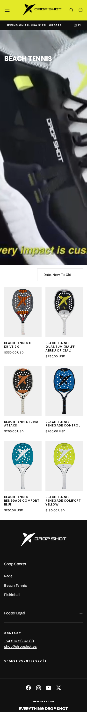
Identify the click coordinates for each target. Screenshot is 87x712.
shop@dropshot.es (20, 647)
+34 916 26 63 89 (19, 641)
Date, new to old (57, 275)
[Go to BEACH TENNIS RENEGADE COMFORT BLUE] (23, 466)
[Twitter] (59, 688)
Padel (9, 576)
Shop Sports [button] (15, 564)
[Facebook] (28, 688)
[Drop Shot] (43, 539)
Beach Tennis (15, 585)
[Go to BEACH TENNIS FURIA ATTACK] (23, 391)
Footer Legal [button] (14, 613)
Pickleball (12, 594)
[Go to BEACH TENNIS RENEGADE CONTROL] (64, 391)
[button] (7, 10)
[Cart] (80, 10)
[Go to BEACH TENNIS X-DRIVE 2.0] (23, 312)
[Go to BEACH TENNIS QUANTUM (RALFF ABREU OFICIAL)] (64, 312)
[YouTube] (48, 688)
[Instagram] (39, 688)
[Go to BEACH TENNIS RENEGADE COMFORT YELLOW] (64, 466)
